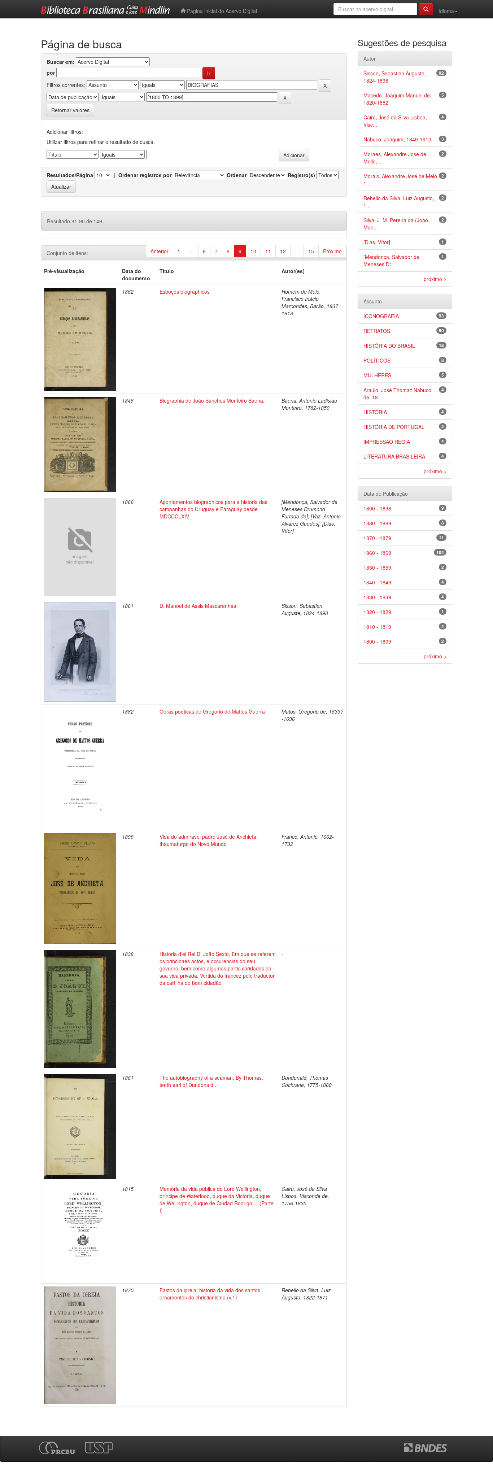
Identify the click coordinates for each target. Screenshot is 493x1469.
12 (283, 251)
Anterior (159, 251)
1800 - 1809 (377, 641)
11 (268, 251)
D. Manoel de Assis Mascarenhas (198, 605)
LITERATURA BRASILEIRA (394, 456)
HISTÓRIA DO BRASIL (389, 345)
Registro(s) (301, 175)
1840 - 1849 (377, 582)
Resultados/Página (70, 175)
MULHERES (377, 375)
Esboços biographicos (185, 291)
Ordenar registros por (144, 175)
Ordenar (237, 175)
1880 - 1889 (377, 523)
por (51, 72)
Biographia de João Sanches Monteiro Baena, (212, 400)
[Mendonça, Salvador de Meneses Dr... (391, 260)
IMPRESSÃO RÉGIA (386, 441)
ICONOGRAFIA (381, 316)
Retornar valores (70, 110)
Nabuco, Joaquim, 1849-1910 (397, 139)
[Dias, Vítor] (376, 242)
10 (253, 251)
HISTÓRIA (375, 412)
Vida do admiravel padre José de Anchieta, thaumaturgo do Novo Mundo (209, 840)
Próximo (332, 251)
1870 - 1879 (377, 537)
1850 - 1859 (377, 567)
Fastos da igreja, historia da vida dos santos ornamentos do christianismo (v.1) (210, 1293)
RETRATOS (376, 330)
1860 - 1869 (377, 552)
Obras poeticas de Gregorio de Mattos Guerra (212, 711)
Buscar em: (60, 61)
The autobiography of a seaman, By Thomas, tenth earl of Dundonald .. (211, 1081)
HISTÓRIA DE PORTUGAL (393, 426)
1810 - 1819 (377, 626)
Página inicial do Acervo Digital (221, 10)
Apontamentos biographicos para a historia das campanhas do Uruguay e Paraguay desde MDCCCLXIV (213, 509)
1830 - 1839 (377, 597)
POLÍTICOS (377, 360)
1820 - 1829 (377, 611)
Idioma (446, 10)
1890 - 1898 (377, 508)
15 (311, 251)
